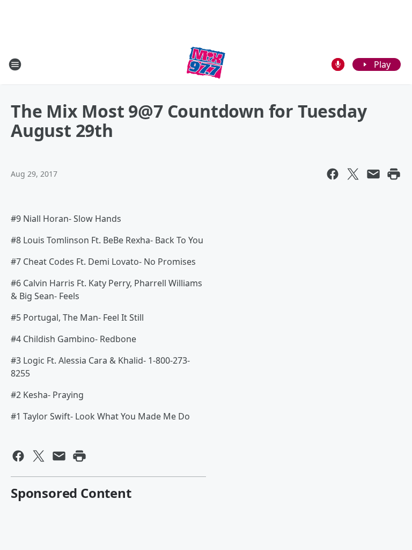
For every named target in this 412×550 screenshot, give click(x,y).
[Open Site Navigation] (15, 64)
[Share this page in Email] (373, 174)
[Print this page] (393, 174)
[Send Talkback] (338, 64)
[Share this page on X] (352, 174)
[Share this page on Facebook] (332, 174)
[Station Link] (206, 64)
